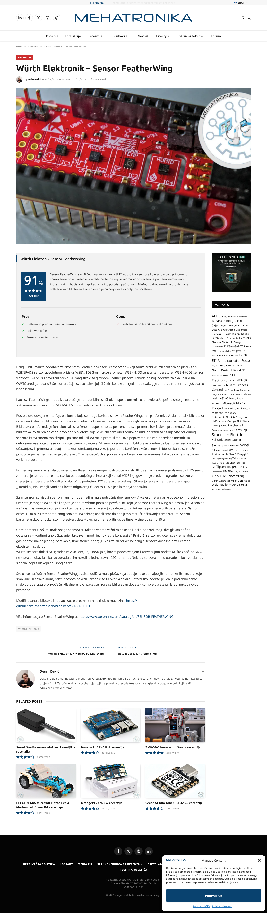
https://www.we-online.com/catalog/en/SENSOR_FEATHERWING (126, 616)
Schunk (217, 439)
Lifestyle (162, 36)
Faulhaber (234, 361)
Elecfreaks (245, 338)
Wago (247, 480)
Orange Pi (233, 421)
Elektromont (217, 346)
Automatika (242, 316)
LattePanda (228, 390)
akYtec (223, 316)
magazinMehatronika (222, 394)
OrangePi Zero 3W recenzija (102, 803)
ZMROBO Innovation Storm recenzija (173, 747)
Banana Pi (218, 321)
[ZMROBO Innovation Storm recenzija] (175, 725)
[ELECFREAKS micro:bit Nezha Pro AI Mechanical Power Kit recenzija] (46, 781)
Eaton (215, 338)
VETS (241, 480)
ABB (215, 316)
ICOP (231, 380)
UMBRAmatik (231, 471)
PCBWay (244, 421)
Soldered (216, 450)
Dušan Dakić (34, 79)
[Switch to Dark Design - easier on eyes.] (243, 17)
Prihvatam (213, 896)
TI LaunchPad (232, 462)
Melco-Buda (236, 398)
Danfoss (216, 333)
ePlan (225, 355)
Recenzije (95, 36)
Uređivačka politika (39, 864)
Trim (239, 466)
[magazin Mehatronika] (133, 18)
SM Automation (231, 445)
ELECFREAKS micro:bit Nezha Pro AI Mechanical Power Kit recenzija (43, 805)
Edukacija (120, 36)
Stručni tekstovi (191, 36)
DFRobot (226, 334)
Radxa (223, 425)
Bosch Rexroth (229, 325)
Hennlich (238, 370)
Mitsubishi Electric (240, 408)
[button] (259, 860)
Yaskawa (216, 489)
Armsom (232, 316)
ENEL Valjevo (233, 351)
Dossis (245, 334)
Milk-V (226, 408)
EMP (248, 346)
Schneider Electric (227, 434)
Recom (215, 430)
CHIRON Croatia (226, 329)
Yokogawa (227, 489)
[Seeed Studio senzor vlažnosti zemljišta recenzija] (46, 725)
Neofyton (241, 417)
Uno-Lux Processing (228, 476)
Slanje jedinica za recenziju (119, 864)
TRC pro (232, 467)
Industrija (73, 36)
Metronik (217, 403)
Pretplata (155, 864)
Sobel (244, 444)
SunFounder (218, 454)
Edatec (223, 338)
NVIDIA (216, 421)
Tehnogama (239, 458)
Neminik (230, 417)
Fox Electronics (223, 365)
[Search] (249, 17)
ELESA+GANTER (234, 346)
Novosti (144, 36)
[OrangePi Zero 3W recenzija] (111, 781)
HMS (225, 375)
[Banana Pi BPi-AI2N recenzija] (111, 725)
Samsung (240, 430)
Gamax (238, 365)
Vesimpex (232, 480)
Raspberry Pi (236, 425)
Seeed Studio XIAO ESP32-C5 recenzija (174, 803)
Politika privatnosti (222, 906)
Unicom (244, 471)
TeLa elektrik (218, 462)
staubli (224, 450)
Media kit (85, 864)
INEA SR (241, 380)
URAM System (219, 480)
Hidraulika (217, 375)
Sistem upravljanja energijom (138, 653)
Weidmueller (220, 484)
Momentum (219, 412)
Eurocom (233, 355)
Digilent (236, 334)
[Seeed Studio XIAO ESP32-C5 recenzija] (175, 781)
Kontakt (66, 864)
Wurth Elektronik (28, 628)
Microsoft (228, 403)
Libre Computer (242, 389)
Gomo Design (221, 370)
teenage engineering (222, 458)
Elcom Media (232, 338)
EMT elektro (218, 351)
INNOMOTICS (218, 385)
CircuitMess (241, 330)
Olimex (224, 421)
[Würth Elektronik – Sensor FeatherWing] (133, 166)
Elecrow (216, 342)
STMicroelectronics (238, 449)
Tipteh (221, 467)
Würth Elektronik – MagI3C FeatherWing (76, 653)
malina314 (238, 394)
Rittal (231, 430)
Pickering (216, 425)
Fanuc (221, 360)
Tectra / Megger (237, 454)
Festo (245, 360)
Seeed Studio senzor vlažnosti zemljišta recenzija (45, 749)
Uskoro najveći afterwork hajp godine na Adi (143, 2)
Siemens (217, 445)
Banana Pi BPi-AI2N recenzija (102, 747)
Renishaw (224, 430)
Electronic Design (232, 342)
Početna (52, 36)
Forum (216, 36)
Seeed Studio (232, 440)
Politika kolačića (201, 906)
